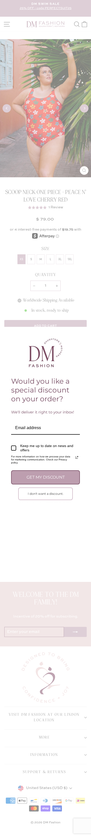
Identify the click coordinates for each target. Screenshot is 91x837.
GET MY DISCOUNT (46, 477)
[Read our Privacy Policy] (77, 457)
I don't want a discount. (45, 494)
